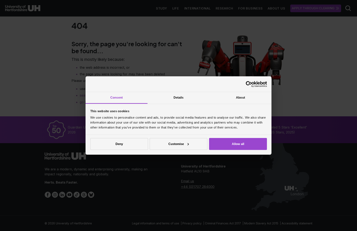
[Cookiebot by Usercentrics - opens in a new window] (249, 84)
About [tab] (240, 97)
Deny (119, 144)
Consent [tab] (116, 97)
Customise (176, 144)
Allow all (238, 144)
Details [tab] (179, 97)
